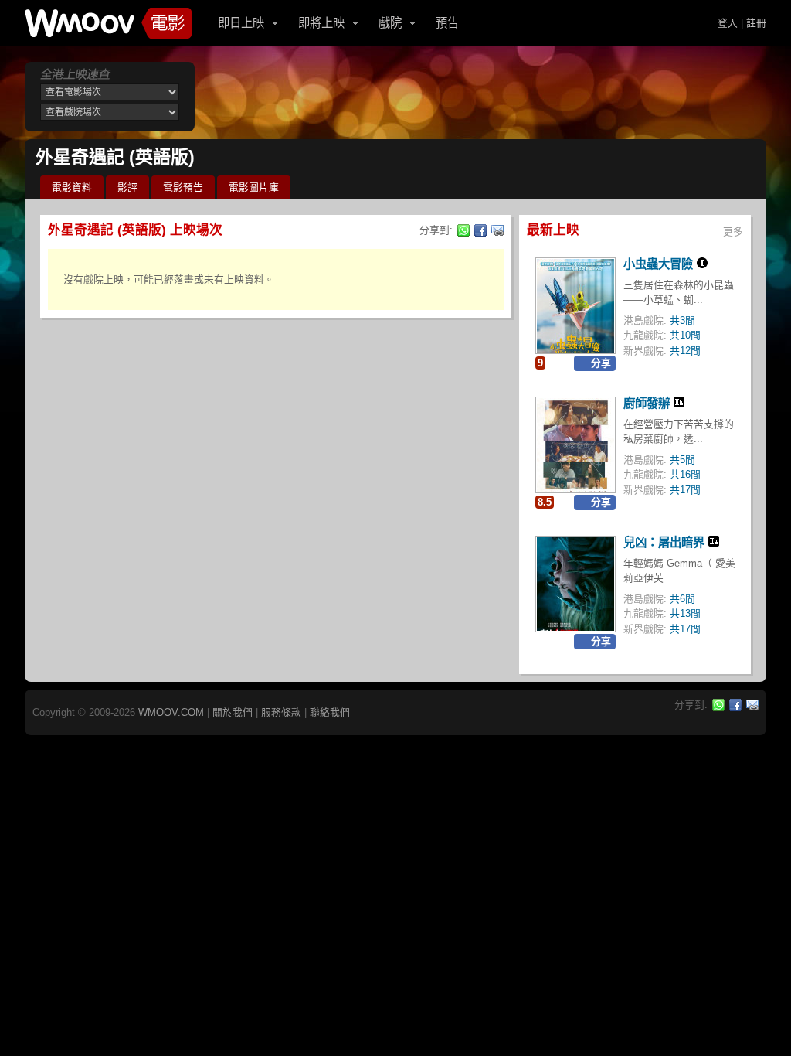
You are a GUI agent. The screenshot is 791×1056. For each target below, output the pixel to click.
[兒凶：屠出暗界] (575, 584)
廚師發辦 (646, 403)
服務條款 (281, 712)
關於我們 (232, 712)
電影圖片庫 (254, 187)
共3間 (682, 320)
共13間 (685, 613)
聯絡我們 (330, 712)
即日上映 (241, 22)
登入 (728, 23)
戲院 (390, 22)
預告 (447, 22)
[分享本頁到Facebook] (480, 230)
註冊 (756, 23)
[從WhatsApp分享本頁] (463, 230)
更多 (733, 231)
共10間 (685, 335)
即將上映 (321, 22)
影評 (127, 187)
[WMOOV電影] (108, 23)
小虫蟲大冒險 (658, 264)
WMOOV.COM (171, 712)
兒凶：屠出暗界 (663, 542)
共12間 (685, 350)
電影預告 (183, 187)
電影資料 (72, 187)
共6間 (682, 599)
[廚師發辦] (575, 445)
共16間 (685, 474)
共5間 (682, 459)
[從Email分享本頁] (497, 230)
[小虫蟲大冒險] (575, 305)
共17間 (685, 490)
